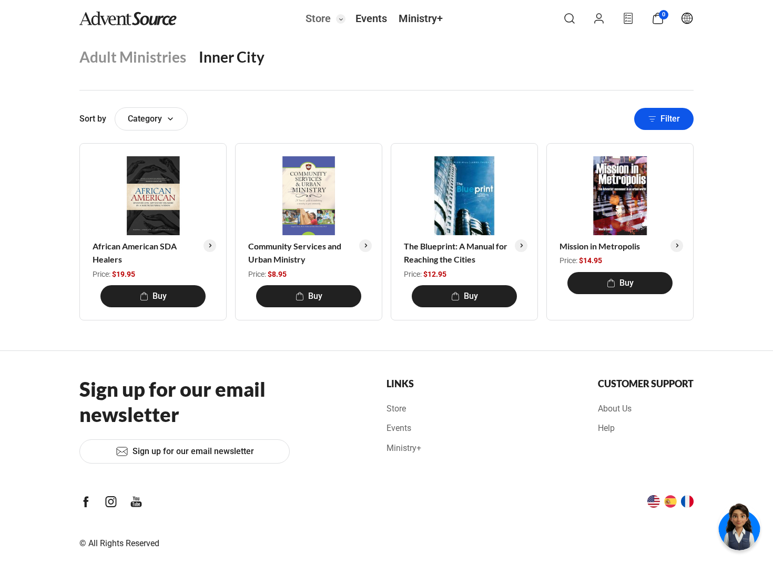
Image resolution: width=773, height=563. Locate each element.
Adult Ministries (132, 57)
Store (318, 18)
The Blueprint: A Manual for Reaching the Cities (455, 253)
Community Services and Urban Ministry (294, 253)
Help (606, 428)
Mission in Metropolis (600, 246)
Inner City (232, 57)
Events (371, 18)
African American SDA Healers (135, 253)
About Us (615, 409)
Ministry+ (421, 18)
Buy (159, 296)
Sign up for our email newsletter (193, 451)
